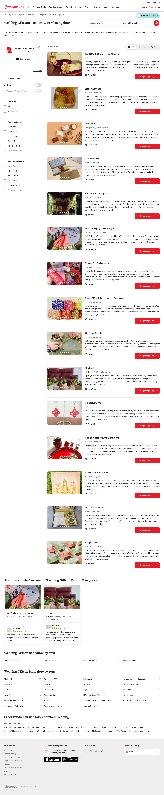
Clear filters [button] (37, 71)
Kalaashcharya (93, 403)
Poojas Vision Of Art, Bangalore (102, 437)
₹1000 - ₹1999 (14, 146)
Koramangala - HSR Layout (134, 679)
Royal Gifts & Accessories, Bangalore (105, 298)
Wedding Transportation (77, 727)
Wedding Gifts (19, 15)
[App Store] (52, 761)
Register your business (13, 761)
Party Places (121, 731)
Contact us (8, 750)
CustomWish (92, 158)
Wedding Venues (56, 7)
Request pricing (147, 76)
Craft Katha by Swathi (97, 472)
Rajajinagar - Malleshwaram (15, 706)
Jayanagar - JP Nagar (52, 679)
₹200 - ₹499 (13, 136)
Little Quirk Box (93, 88)
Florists (125, 727)
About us (7, 764)
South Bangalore (11, 660)
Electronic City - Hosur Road (134, 700)
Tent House (94, 727)
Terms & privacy (10, 754)
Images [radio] (144, 47)
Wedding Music (59, 727)
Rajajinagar (87, 690)
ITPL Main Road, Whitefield (94, 695)
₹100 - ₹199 (12, 131)
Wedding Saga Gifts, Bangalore (102, 54)
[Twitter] (91, 751)
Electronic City (50, 695)
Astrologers (109, 731)
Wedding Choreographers (139, 731)
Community (116, 7)
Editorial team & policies (13, 768)
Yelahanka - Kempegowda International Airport (101, 700)
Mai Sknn (90, 123)
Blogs (106, 7)
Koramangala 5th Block (13, 700)
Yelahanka (127, 690)
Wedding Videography (12, 731)
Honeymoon (29, 731)
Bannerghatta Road (131, 684)
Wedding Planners (138, 727)
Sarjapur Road (49, 700)
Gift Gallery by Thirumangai (99, 228)
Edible (10, 106)
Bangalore (43, 15)
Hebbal (47, 684)
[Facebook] (86, 751)
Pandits (86, 731)
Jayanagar (8, 684)
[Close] (39, 47)
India (131, 752)
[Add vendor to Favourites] (78, 55)
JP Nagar (87, 684)
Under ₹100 (12, 127)
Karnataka (32, 15)
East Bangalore (50, 660)
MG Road (8, 679)
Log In (144, 7)
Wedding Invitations (21, 727)
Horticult (90, 368)
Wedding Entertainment (111, 727)
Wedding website (10, 775)
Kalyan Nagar (128, 695)
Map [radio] (155, 47)
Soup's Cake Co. (94, 542)
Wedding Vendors (74, 7)
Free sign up (154, 7)
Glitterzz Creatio (94, 333)
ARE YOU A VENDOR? (151, 3)
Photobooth (96, 731)
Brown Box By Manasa (97, 263)
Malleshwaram (49, 690)
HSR (6, 690)
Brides (88, 7)
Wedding (7, 15)
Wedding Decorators (45, 731)
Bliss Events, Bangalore (97, 193)
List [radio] (132, 47)
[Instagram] (102, 751)
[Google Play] (70, 761)
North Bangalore (90, 660)
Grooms (97, 7)
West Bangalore (129, 660)
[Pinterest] (96, 751)
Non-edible (12, 111)
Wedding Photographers (41, 727)
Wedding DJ (75, 731)
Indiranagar (87, 679)
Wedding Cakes (62, 731)
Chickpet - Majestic (91, 706)
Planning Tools (39, 7)
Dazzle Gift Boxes (94, 507)
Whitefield (8, 695)
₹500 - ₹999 (13, 141)
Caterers (7, 727)
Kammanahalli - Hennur (53, 706)
